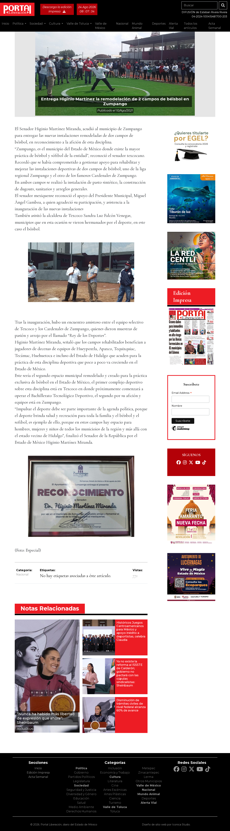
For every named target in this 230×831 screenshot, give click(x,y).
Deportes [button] (158, 23)
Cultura (115, 777)
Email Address (182, 393)
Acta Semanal (214, 26)
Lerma (148, 777)
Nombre (177, 405)
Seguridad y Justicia (81, 789)
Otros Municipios (149, 781)
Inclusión (115, 768)
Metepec (148, 768)
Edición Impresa (38, 772)
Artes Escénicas (114, 789)
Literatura (115, 781)
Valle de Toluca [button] (78, 23)
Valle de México (148, 785)
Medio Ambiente (81, 807)
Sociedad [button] (36, 23)
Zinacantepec (148, 772)
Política (81, 768)
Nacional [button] (122, 23)
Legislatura (81, 781)
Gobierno (81, 772)
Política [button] (18, 23)
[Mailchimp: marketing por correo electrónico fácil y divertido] (181, 430)
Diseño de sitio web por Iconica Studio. (166, 824)
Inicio (5, 23)
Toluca (115, 811)
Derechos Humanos (81, 811)
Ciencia (115, 798)
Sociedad (81, 785)
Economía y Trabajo (115, 772)
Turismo (115, 802)
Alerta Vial (149, 802)
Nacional (22, 574)
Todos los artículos (190, 26)
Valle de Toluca (115, 807)
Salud (81, 802)
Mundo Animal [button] (137, 26)
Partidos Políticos (81, 777)
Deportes (149, 798)
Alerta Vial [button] (173, 26)
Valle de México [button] (101, 26)
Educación (81, 798)
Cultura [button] (55, 23)
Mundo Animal (148, 794)
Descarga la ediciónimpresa (57, 9)
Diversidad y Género (81, 794)
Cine (114, 785)
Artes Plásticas (115, 794)
